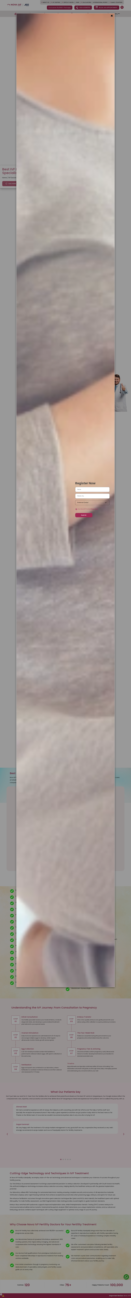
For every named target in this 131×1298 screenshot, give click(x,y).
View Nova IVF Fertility (88, 509)
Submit (83, 515)
